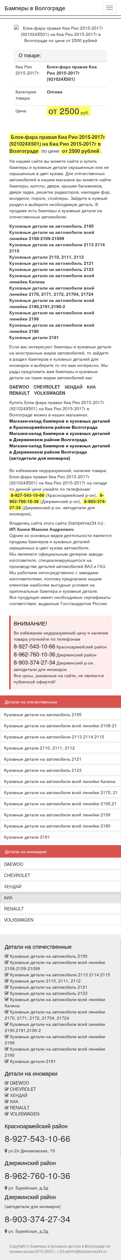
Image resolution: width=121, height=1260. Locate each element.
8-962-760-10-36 (37, 1175)
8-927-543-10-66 (37, 1138)
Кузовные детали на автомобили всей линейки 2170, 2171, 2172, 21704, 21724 (51, 291)
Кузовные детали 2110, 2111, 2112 (46, 257)
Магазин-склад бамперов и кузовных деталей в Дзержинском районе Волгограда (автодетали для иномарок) (59, 451)
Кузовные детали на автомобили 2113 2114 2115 (54, 736)
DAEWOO (19, 387)
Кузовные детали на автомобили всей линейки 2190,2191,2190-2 (51, 303)
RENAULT (19, 393)
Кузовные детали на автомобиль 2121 (51, 263)
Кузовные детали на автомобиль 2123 (51, 269)
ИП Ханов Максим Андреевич (41, 529)
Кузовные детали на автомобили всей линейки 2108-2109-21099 (51, 235)
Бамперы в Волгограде (35, 8)
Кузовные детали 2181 (34, 337)
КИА (91, 387)
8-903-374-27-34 (37, 1218)
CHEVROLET (47, 387)
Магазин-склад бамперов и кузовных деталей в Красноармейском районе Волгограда (59, 424)
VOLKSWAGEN (49, 393)
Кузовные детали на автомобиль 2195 (51, 226)
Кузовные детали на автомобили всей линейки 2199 (57, 814)
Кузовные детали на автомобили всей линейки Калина (59, 781)
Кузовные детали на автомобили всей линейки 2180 (57, 826)
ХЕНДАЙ (74, 387)
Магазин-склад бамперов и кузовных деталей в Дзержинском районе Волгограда (59, 436)
